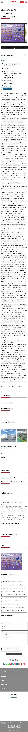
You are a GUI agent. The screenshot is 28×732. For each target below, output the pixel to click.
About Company (7, 47)
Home (2, 673)
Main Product (21, 47)
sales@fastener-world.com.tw (14, 727)
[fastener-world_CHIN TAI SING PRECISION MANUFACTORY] (12, 33)
